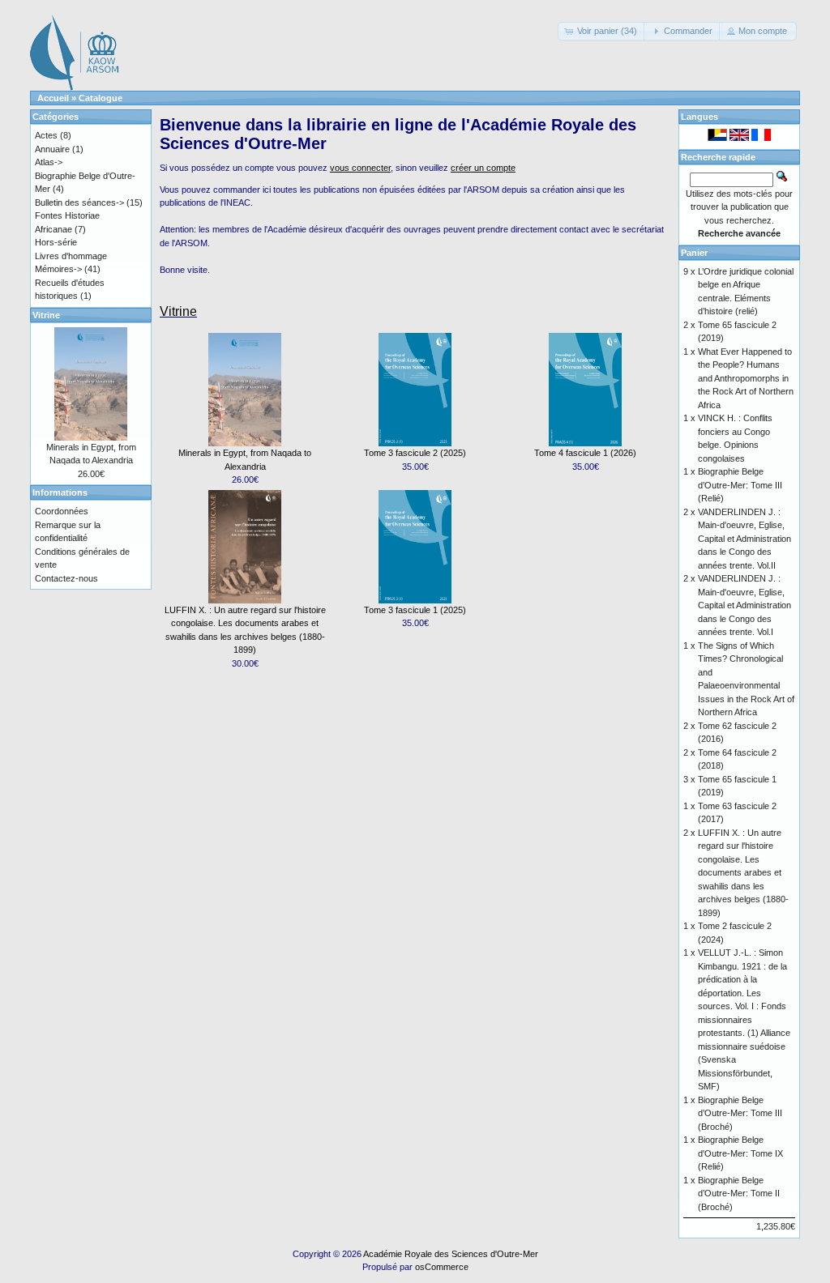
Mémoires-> (58, 269)
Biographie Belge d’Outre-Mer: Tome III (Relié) (740, 485)
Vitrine (178, 311)
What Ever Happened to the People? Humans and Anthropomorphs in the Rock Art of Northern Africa (746, 378)
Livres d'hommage (71, 256)
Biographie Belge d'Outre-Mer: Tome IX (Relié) (740, 1153)
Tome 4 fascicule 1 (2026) (585, 453)
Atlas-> (48, 162)
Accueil (53, 98)
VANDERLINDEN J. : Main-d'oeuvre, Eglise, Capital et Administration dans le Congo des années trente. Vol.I (744, 605)
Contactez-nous (66, 578)
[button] (602, 31)
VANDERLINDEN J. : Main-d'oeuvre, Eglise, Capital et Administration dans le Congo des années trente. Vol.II (744, 538)
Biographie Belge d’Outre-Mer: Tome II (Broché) (739, 1193)
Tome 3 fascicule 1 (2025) (415, 610)
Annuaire (52, 149)
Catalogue (100, 98)
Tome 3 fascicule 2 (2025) (415, 453)
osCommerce (441, 1267)
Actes (46, 135)
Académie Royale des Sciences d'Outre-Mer (450, 1254)
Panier (694, 253)
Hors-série (56, 242)
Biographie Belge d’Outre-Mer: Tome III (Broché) (740, 1113)
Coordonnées (61, 511)
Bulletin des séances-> (79, 202)
